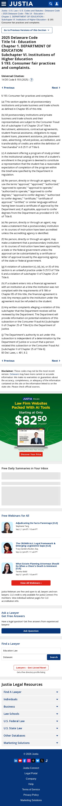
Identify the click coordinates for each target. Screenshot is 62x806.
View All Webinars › (31, 582)
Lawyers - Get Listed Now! (31, 667)
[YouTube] (20, 760)
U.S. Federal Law (14, 721)
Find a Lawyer (11, 643)
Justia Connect (31, 768)
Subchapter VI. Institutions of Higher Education (24, 19)
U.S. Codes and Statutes (31, 10)
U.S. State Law (13, 728)
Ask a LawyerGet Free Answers (13, 614)
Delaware (14, 374)
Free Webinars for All (15, 515)
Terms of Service (31, 789)
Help (31, 784)
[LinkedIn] (16, 760)
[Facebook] (24, 760)
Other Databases (14, 735)
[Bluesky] (37, 760)
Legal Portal (31, 773)
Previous (9, 87)
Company (31, 778)
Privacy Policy (31, 795)
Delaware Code (52, 10)
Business (9, 706)
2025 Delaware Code (13, 13)
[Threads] (33, 760)
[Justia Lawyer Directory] (46, 760)
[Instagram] (29, 760)
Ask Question (31, 630)
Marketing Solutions (17, 743)
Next (55, 87)
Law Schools (11, 713)
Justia (4, 10)
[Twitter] (42, 760)
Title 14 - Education (34, 13)
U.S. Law (13, 10)
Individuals (10, 699)
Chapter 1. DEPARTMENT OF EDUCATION (22, 16)
